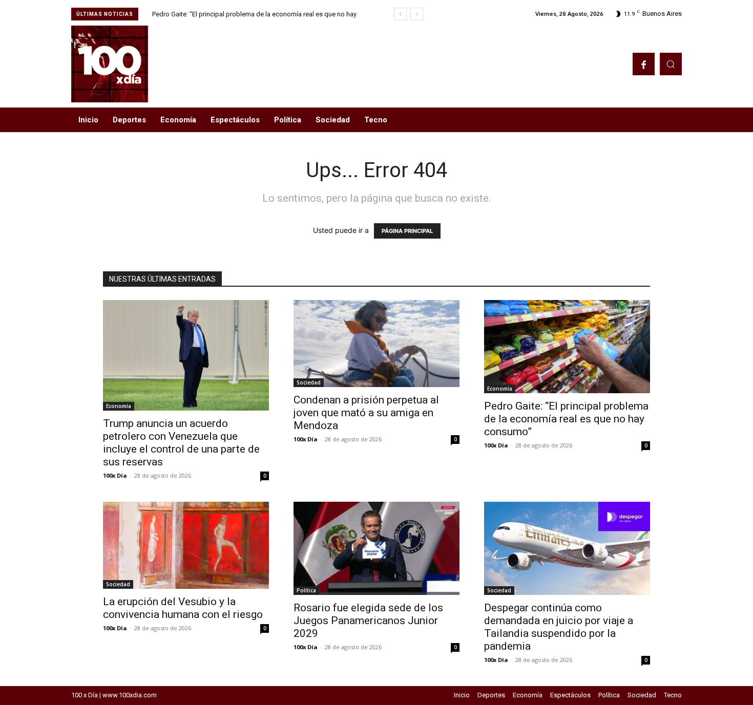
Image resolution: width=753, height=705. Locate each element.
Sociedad (309, 382)
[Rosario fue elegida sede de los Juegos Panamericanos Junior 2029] (376, 548)
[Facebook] (644, 64)
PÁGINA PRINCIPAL (407, 230)
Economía (118, 406)
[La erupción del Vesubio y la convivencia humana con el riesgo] (186, 545)
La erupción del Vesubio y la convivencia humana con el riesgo (183, 608)
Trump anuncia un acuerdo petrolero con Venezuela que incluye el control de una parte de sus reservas (181, 442)
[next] (416, 14)
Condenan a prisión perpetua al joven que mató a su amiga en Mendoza (366, 413)
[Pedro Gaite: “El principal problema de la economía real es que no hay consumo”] (567, 346)
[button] (671, 64)
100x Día (115, 475)
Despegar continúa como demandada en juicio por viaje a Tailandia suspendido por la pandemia (558, 627)
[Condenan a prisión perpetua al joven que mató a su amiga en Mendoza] (376, 343)
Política (306, 590)
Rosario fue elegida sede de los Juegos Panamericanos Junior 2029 (368, 620)
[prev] (400, 14)
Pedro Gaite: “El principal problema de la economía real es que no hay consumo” (566, 419)
